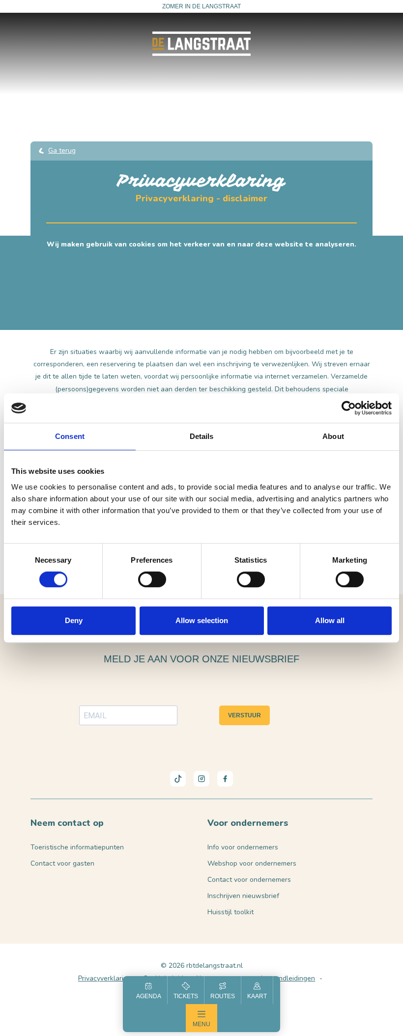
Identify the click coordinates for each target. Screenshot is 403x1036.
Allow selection (201, 620)
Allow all (330, 620)
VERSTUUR (244, 715)
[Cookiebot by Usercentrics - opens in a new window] (349, 408)
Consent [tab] (70, 436)
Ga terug (62, 150)
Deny (74, 620)
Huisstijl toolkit (230, 912)
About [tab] (333, 436)
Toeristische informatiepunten (77, 847)
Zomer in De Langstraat (201, 6)
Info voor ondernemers (242, 847)
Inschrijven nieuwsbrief (243, 895)
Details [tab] (202, 436)
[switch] (152, 579)
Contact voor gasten (62, 863)
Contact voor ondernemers (249, 879)
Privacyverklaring (104, 978)
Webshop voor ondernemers (251, 863)
